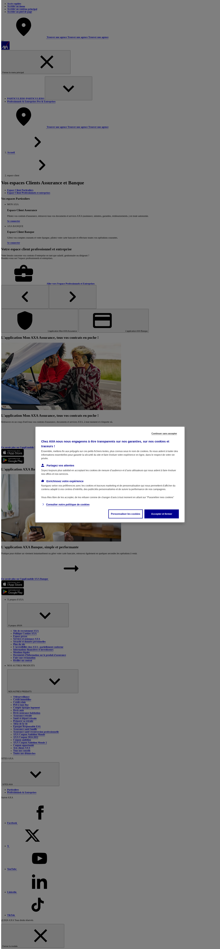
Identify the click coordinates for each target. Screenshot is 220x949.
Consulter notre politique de (67, 504)
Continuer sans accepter (164, 433)
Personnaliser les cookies (125, 514)
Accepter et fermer (161, 514)
